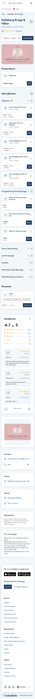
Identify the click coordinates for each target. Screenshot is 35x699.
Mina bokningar (9, 606)
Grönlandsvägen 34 (14, 498)
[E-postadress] (18, 458)
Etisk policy (8, 664)
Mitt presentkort (10, 614)
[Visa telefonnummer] (28, 464)
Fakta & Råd (8, 645)
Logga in (7, 602)
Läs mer (8, 587)
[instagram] (5, 687)
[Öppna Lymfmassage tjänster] (31, 256)
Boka (29, 206)
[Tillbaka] (4, 3)
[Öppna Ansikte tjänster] (31, 263)
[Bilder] (17, 432)
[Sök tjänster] (31, 94)
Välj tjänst (27, 305)
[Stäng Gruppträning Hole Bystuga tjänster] (31, 191)
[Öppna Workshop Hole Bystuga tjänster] (31, 270)
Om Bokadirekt (9, 633)
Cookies (7, 672)
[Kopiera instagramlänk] (28, 481)
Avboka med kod (10, 622)
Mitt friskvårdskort (11, 618)
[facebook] (13, 687)
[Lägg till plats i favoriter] (31, 21)
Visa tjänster (27, 38)
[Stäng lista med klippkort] (31, 101)
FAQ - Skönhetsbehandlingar (14, 641)
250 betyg (19, 31)
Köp (29, 83)
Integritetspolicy (10, 668)
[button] (17, 79)
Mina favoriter (9, 610)
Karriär (6, 649)
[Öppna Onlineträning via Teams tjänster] (31, 277)
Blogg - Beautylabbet (11, 637)
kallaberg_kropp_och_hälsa (17, 481)
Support (7, 653)
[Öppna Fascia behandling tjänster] (31, 248)
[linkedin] (9, 687)
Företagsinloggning (21, 587)
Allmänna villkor (10, 676)
